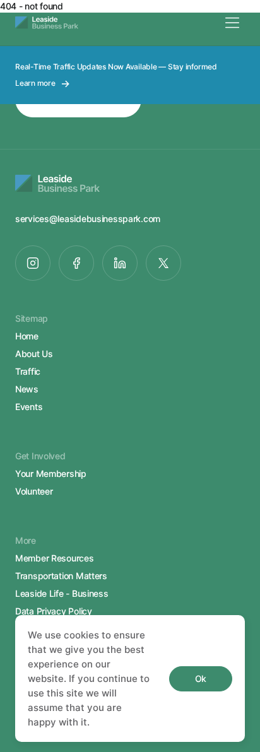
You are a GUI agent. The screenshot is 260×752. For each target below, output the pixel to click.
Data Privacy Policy (53, 611)
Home (26, 336)
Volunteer (33, 491)
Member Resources (54, 558)
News (26, 389)
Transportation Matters (61, 575)
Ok (200, 678)
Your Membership (50, 473)
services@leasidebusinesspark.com (87, 218)
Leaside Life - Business (62, 593)
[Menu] (232, 22)
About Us (34, 353)
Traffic (27, 371)
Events (28, 406)
